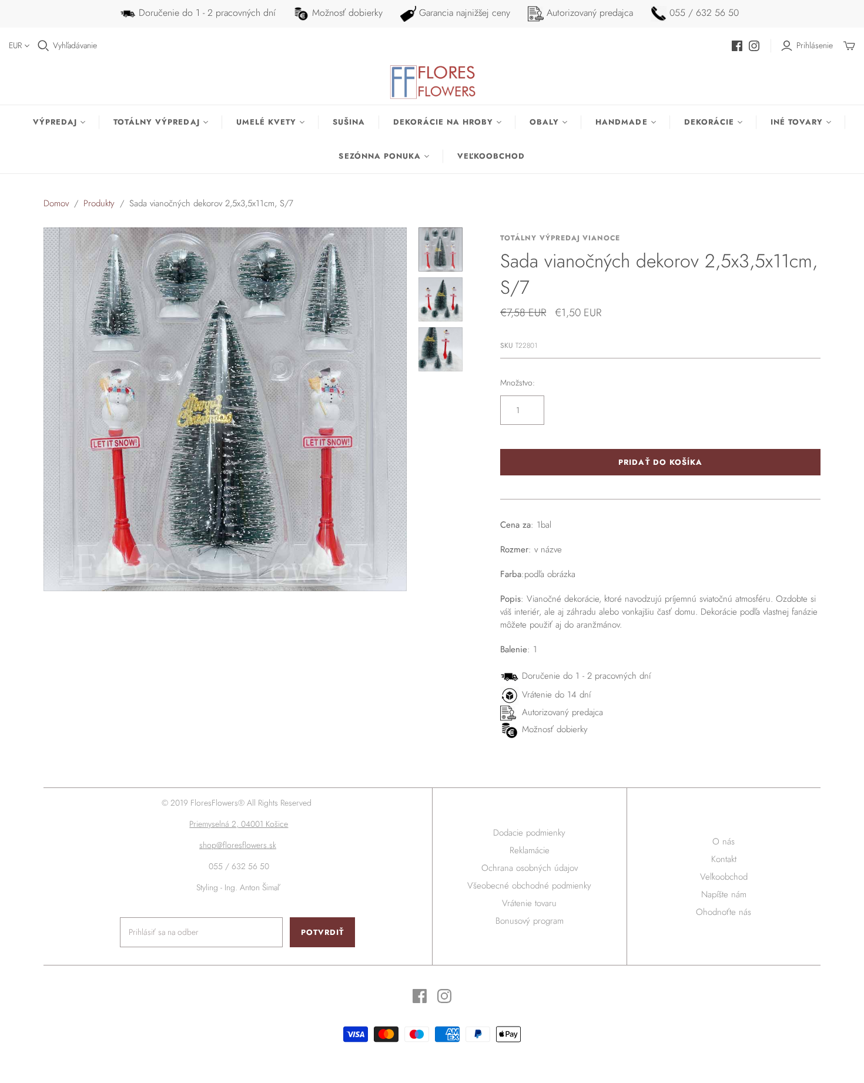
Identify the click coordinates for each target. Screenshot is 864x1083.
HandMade (621, 122)
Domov (56, 203)
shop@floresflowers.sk (237, 845)
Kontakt (723, 859)
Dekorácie (709, 122)
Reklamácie (530, 850)
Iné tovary (797, 122)
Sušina (349, 122)
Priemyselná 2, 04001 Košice (238, 824)
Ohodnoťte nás (723, 912)
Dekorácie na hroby (443, 122)
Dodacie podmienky (529, 832)
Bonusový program (529, 920)
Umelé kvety (266, 122)
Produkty (99, 203)
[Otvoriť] (43, 46)
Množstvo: (517, 382)
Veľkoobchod (491, 156)
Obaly (544, 122)
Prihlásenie (814, 45)
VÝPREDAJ (55, 122)
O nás (723, 841)
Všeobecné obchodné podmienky (529, 885)
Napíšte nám (723, 894)
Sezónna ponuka (380, 156)
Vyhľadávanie (75, 45)
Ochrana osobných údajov (529, 867)
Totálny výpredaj (156, 122)
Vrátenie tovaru (529, 903)
